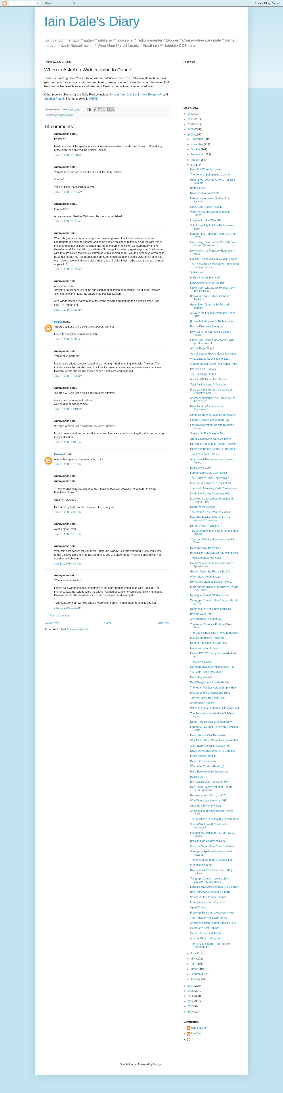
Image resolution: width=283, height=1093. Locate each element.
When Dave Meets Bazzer (205, 576)
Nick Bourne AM (152, 94)
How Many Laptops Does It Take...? (211, 581)
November (197, 144)
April (194, 963)
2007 (190, 985)
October (196, 149)
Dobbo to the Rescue (203, 507)
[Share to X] (104, 109)
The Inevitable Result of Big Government (214, 819)
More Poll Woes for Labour (206, 169)
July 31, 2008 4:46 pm (67, 563)
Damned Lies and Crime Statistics (210, 608)
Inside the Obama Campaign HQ (209, 493)
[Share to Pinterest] (112, 109)
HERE (127, 78)
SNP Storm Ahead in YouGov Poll (210, 745)
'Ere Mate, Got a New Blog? (206, 672)
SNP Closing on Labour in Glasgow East (214, 708)
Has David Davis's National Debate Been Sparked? (211, 789)
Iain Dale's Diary (92, 21)
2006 (190, 990)
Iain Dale (196, 1033)
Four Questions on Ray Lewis (208, 902)
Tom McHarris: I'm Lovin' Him (207, 698)
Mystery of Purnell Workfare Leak (210, 595)
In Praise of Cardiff (201, 864)
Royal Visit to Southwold (204, 193)
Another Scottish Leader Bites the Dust (213, 923)
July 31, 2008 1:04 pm (67, 442)
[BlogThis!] (100, 109)
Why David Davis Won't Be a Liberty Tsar (214, 740)
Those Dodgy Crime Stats (205, 557)
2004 (190, 1001)
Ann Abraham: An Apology (205, 619)
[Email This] (96, 109)
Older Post (163, 623)
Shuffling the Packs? (202, 703)
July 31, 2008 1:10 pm (67, 464)
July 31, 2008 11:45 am (68, 339)
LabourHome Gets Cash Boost (208, 472)
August (195, 159)
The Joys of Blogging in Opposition (211, 859)
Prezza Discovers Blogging (206, 326)
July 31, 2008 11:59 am (68, 376)
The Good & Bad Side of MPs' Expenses (214, 632)
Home (108, 623)
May (193, 958)
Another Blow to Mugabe (205, 938)
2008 (190, 134)
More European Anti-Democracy (209, 771)
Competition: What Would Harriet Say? (213, 414)
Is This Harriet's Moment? (205, 277)
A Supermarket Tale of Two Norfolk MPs (213, 363)
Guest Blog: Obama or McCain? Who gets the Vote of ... (212, 341)
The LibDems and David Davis (208, 917)
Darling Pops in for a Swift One (208, 643)
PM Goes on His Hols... (204, 369)
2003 (190, 1006)
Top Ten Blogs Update (203, 374)
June (194, 953)
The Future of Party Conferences (209, 478)
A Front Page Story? (202, 348)
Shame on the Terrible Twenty (208, 897)
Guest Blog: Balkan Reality (206, 206)
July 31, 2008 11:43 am (68, 309)
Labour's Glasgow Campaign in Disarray (214, 886)
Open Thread (198, 907)
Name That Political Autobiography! (211, 721)
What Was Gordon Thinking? (207, 766)
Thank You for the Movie (204, 454)
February (196, 974)
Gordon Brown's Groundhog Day (209, 420)
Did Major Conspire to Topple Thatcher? (214, 443)
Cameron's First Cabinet (204, 928)
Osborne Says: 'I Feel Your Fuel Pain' (212, 846)
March (195, 969)
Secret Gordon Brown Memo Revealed (213, 353)
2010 (190, 124)
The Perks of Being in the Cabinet (210, 174)
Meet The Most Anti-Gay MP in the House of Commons (210, 519)
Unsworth (60, 454)
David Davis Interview (203, 761)
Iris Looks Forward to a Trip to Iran (210, 483)
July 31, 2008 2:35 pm (67, 512)
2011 (190, 119)
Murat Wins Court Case (204, 648)
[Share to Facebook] (108, 109)
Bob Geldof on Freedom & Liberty (210, 892)
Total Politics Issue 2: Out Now (208, 384)
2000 (190, 1011)
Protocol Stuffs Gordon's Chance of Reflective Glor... (211, 391)
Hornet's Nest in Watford (204, 525)
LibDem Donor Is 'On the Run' (208, 282)
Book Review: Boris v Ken (205, 547)
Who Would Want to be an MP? (209, 800)
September (198, 154)
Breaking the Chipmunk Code (208, 841)
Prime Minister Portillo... (204, 755)
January (196, 979)
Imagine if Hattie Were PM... (206, 220)
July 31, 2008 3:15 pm (67, 534)
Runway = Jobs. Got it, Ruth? (207, 795)
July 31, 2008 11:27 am (68, 192)
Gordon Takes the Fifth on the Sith (210, 571)
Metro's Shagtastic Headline (207, 637)
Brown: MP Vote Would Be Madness (211, 321)
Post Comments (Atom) (74, 629)
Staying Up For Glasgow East (207, 433)
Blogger (157, 1064)
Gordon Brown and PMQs (205, 933)
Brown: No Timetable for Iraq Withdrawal (214, 552)
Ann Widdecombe (63, 115)
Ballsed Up (196, 776)
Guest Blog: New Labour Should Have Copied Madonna (213, 244)
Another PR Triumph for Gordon (209, 379)
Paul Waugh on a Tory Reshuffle (209, 682)
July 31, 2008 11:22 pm (68, 607)
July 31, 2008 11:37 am (68, 221)
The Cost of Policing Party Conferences (213, 488)
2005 (190, 996)
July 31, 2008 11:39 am (68, 269)
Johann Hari (117, 94)
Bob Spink (133, 94)
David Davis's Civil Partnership (208, 735)
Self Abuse (196, 272)
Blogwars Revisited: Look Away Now (212, 912)
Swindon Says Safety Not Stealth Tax (212, 666)
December (197, 139)
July (193, 164)
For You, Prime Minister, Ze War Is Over (213, 258)
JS (192, 1039)
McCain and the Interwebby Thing (210, 692)
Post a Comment (60, 615)
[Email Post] (88, 109)
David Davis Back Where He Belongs (212, 750)
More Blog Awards (201, 677)
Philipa (58, 321)
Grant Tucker (199, 1027)
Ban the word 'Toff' (201, 614)
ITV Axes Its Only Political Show (209, 781)
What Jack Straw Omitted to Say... (210, 358)
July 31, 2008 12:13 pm (68, 409)
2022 (190, 113)
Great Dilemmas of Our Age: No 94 (210, 438)
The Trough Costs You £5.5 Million (210, 512)
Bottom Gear (197, 188)
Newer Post (52, 623)
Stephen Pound (54, 98)
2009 (190, 129)
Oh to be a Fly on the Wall (205, 805)
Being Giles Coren (201, 467)
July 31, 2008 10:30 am (68, 155)
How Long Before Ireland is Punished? (213, 448)
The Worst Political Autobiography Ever (213, 687)
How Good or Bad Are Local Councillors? (207, 408)
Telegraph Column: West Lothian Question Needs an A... (209, 880)
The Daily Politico (200, 661)
